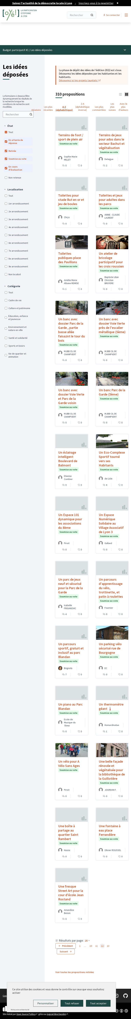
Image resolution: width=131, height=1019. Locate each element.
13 (108, 945)
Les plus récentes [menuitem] (48, 108)
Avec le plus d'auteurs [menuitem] (123, 106)
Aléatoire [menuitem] (36, 109)
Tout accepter (98, 1003)
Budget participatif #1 (15, 50)
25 (86, 940)
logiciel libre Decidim (57, 1014)
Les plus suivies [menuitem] (112, 106)
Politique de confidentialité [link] (20, 1010)
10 (91, 945)
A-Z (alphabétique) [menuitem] (64, 108)
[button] (8, 126)
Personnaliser (45, 1003)
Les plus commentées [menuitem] (99, 108)
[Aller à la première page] (25, 15)
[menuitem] (18, 114)
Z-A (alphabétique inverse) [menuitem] (82, 106)
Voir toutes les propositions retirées (74, 972)
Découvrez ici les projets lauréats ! (80, 80)
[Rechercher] (92, 15)
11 (96, 945)
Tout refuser (72, 1003)
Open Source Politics (27, 1014)
